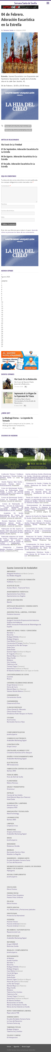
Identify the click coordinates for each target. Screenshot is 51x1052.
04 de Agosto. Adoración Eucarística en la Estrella (19, 158)
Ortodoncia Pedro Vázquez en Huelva (20, 714)
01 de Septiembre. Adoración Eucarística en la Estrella (19, 150)
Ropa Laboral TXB (13, 1013)
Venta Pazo (11, 668)
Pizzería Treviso (12, 922)
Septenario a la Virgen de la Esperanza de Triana (25, 394)
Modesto (10, 660)
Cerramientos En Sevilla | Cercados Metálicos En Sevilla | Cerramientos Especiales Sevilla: (38, 530)
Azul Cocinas (11, 720)
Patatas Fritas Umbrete (15, 897)
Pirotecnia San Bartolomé (16, 916)
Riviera (9, 679)
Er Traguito (11, 654)
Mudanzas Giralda (13, 846)
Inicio (9, 1046)
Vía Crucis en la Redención (25, 379)
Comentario (6, 186)
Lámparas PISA (12, 807)
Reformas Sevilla (12, 946)
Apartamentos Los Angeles (16, 596)
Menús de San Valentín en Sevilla (18, 1007)
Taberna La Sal (12, 664)
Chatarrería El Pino (13, 703)
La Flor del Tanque (13, 984)
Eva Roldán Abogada (14, 576)
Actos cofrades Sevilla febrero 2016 (18, 126)
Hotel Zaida (11, 799)
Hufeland (10, 582)
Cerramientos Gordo (14, 697)
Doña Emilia (11, 649)
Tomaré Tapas (12, 666)
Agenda (16, 1046)
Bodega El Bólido (13, 637)
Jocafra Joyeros (12, 734)
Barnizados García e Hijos (16, 722)
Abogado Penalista (13, 573)
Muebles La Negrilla (14, 854)
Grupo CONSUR (12, 944)
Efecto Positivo (12, 889)
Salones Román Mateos (15, 691)
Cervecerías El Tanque (14, 643)
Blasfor (9, 602)
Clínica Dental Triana (14, 711)
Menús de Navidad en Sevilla (17, 1005)
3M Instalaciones (13, 765)
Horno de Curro (12, 687)
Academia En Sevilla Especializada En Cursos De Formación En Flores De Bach (11, 515)
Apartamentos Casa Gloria (16, 594)
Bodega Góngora (13, 639)
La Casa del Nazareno (14, 608)
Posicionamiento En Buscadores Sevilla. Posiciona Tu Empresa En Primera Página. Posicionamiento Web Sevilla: (38, 508)
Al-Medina (10, 958)
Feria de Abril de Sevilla (15, 777)
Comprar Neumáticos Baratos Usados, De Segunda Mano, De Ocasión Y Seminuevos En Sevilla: (38, 491)
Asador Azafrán (12, 960)
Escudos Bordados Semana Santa (18, 860)
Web (2, 217)
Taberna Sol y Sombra (14, 992)
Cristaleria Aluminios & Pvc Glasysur (19, 752)
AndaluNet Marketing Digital (16, 740)
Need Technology (13, 813)
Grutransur (11, 789)
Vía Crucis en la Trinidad (11, 144)
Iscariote (10, 677)
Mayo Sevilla (11, 658)
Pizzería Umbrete (13, 924)
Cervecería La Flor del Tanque (17, 645)
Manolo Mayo (11, 656)
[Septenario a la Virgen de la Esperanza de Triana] (8, 403)
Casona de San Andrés (15, 795)
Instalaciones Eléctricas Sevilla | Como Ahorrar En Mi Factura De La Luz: (38, 554)
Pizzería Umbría (12, 926)
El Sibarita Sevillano (13, 671)
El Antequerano (12, 1037)
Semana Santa (8, 30)
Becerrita (10, 635)
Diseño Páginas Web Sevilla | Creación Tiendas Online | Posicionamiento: (11, 483)
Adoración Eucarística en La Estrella (18, 130)
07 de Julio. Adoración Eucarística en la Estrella (18, 165)
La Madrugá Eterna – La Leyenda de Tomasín (17, 419)
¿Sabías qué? (5, 413)
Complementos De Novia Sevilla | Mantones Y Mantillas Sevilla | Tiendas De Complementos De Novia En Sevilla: (38, 547)
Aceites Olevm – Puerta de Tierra (18, 588)
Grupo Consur (12, 746)
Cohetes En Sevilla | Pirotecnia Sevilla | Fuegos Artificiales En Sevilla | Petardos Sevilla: (38, 522)
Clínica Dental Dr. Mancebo (16, 709)
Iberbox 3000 (11, 771)
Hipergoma (11, 871)
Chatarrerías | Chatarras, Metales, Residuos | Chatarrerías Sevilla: (11, 549)
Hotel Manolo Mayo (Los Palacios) (18, 797)
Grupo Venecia (12, 685)
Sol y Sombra (11, 662)
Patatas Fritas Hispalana (15, 895)
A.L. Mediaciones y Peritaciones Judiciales (21, 909)
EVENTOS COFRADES (7, 374)
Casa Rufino (11, 641)
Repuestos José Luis (13, 932)
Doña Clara (11, 647)
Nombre (4, 204)
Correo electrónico (7, 211)
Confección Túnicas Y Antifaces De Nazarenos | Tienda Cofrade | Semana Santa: (11, 476)
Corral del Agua (12, 973)
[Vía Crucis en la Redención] (8, 389)
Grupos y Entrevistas (14, 832)
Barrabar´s (11, 633)
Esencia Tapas (12, 652)
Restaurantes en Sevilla (15, 1003)
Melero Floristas (12, 783)
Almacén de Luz (12, 805)
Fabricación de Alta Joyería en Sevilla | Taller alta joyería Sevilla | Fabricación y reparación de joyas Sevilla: (11, 531)
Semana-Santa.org (13, 1023)
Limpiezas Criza (12, 826)
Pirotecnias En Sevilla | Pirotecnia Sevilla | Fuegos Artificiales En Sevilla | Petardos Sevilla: (38, 538)
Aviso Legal (26, 1046)
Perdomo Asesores (13, 614)
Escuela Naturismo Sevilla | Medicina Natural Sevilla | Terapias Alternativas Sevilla (11, 522)
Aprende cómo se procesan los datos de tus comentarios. (19, 231)
